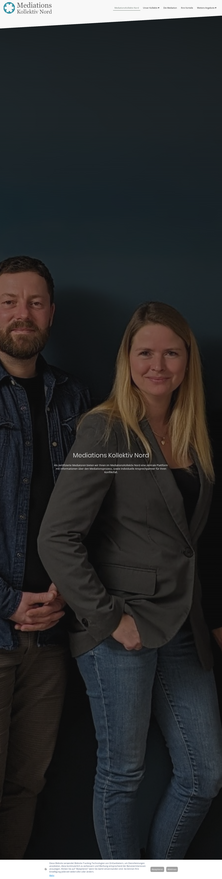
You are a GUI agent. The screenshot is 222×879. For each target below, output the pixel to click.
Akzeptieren (157, 869)
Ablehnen (172, 869)
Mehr (51, 875)
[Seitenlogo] (27, 8)
